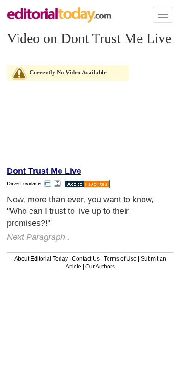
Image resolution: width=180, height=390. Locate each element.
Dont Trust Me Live (44, 171)
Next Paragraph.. (38, 237)
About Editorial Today (41, 259)
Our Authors (100, 266)
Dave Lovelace (24, 183)
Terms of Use (120, 259)
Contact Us (86, 259)
